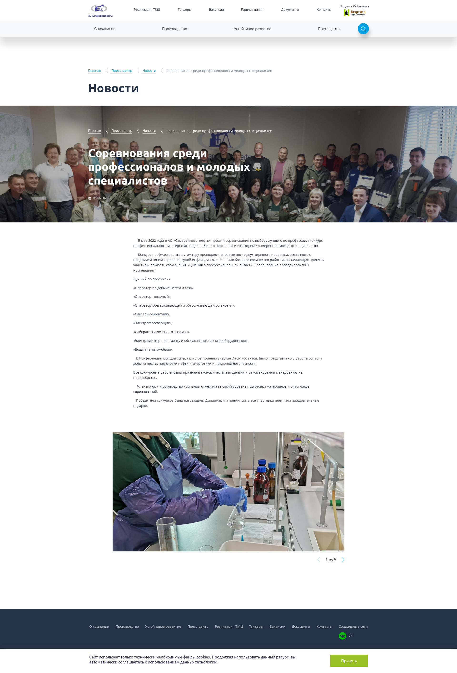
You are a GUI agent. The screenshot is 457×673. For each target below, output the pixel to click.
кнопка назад (318, 560)
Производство (174, 28)
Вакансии (216, 9)
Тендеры (185, 9)
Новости (149, 70)
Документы (290, 9)
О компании (104, 28)
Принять (349, 660)
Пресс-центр (329, 28)
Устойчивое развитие (252, 28)
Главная (94, 70)
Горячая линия (252, 9)
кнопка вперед (342, 560)
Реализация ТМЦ (147, 9)
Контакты (324, 9)
